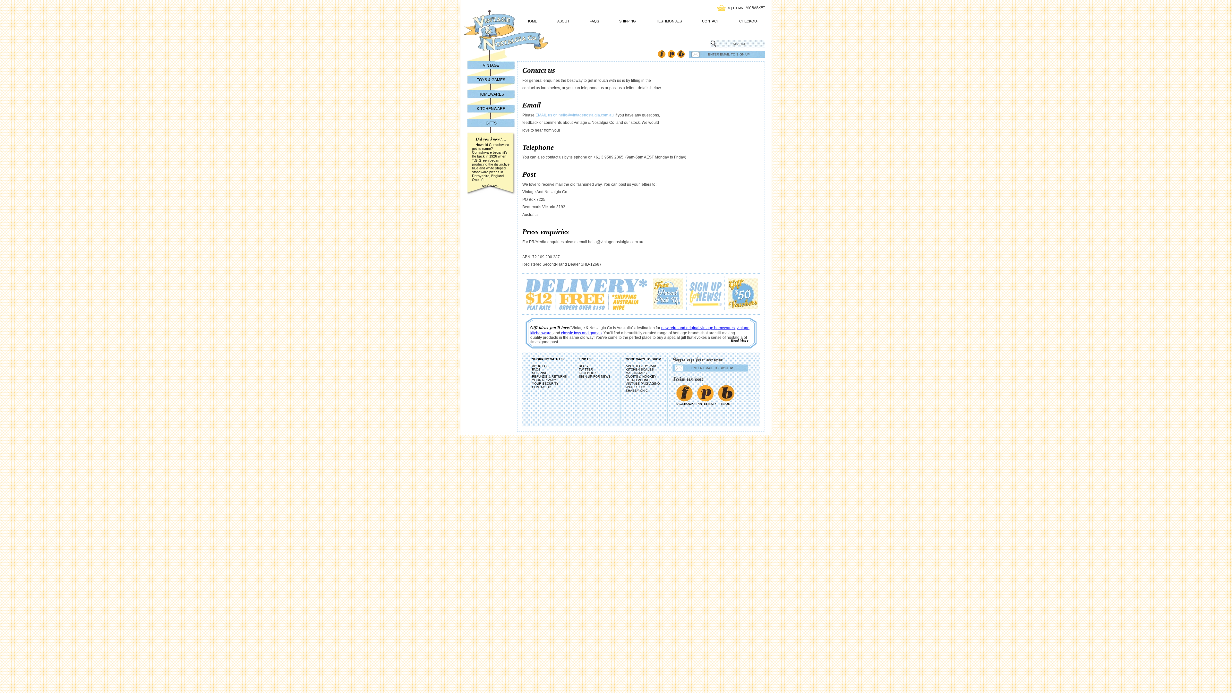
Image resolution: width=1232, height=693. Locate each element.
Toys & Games (491, 80)
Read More (740, 340)
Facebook (662, 54)
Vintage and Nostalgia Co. (494, 34)
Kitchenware (491, 109)
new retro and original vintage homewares (698, 328)
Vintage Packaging (643, 383)
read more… (491, 185)
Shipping (627, 21)
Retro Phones (639, 380)
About (563, 21)
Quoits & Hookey (641, 376)
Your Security (545, 383)
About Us (540, 366)
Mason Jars (636, 373)
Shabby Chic (637, 390)
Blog (681, 54)
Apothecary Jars (641, 366)
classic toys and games (581, 333)
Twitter (586, 369)
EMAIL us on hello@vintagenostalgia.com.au (574, 115)
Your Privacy (544, 380)
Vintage (491, 65)
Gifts (491, 123)
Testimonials (669, 21)
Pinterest (671, 54)
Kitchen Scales (640, 369)
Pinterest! (705, 404)
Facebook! (684, 404)
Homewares (491, 94)
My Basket (755, 8)
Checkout (749, 21)
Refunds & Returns (549, 376)
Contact (710, 21)
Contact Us (542, 387)
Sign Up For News (595, 376)
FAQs (594, 21)
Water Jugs (636, 387)
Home (531, 21)
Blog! (726, 404)
